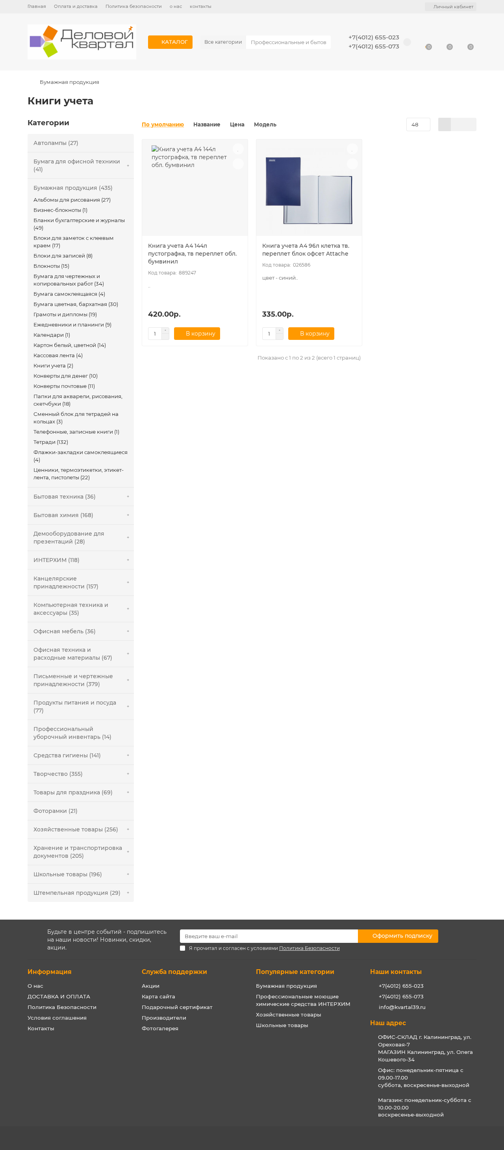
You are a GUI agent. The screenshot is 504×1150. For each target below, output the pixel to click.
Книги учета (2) (53, 365)
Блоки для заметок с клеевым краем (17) (73, 242)
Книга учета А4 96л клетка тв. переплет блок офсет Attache (305, 249)
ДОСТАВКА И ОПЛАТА (59, 996)
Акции (150, 986)
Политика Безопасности (62, 1007)
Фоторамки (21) (55, 810)
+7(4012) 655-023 (373, 37)
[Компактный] (469, 124)
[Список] (457, 124)
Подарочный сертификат (177, 1007)
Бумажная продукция (69, 82)
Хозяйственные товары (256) (75, 829)
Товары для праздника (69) (73, 792)
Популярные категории (295, 972)
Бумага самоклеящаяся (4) (69, 294)
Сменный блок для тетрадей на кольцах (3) (76, 418)
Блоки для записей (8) (63, 255)
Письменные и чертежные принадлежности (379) (73, 680)
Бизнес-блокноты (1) (60, 210)
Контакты (41, 1028)
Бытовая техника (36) (64, 496)
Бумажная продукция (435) (73, 187)
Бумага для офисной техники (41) (76, 165)
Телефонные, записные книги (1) (76, 431)
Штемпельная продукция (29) (76, 892)
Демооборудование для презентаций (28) (68, 537)
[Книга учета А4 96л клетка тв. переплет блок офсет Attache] (309, 190)
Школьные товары (282, 1025)
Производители (164, 1018)
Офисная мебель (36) (64, 631)
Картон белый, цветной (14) (69, 345)
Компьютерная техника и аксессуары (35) (70, 608)
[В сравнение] (238, 163)
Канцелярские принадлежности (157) (65, 582)
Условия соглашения (57, 1018)
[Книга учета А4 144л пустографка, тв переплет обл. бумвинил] (195, 190)
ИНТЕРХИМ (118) (56, 560)
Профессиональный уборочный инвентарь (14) (72, 732)
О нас (35, 986)
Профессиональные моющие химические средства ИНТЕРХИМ (303, 1000)
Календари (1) (51, 335)
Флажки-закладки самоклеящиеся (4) (80, 456)
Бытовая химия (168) (63, 515)
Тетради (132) (50, 442)
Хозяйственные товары (288, 1014)
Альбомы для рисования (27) (72, 200)
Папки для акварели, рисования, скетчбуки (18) (77, 400)
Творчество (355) (58, 773)
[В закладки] (238, 148)
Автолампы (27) (55, 143)
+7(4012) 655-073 (373, 46)
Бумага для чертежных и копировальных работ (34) (68, 280)
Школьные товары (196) (67, 874)
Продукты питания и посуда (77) (74, 706)
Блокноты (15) (51, 266)
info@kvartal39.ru (402, 1007)
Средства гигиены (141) (67, 755)
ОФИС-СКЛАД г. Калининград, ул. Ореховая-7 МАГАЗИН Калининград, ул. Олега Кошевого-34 (425, 1048)
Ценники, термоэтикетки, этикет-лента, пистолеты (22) (78, 473)
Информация (50, 972)
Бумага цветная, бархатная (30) (75, 304)
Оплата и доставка (76, 6)
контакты (200, 6)
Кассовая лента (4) (58, 355)
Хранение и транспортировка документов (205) (77, 851)
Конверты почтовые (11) (64, 386)
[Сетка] (444, 124)
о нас (176, 6)
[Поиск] (322, 42)
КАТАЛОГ (174, 42)
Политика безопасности (134, 6)
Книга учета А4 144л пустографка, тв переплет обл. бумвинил (192, 253)
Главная (37, 6)
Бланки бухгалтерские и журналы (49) (79, 224)
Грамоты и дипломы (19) (65, 314)
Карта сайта (158, 996)
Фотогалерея (160, 1028)
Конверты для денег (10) (65, 376)
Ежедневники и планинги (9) (72, 324)
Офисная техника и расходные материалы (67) (72, 653)
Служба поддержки (174, 972)
